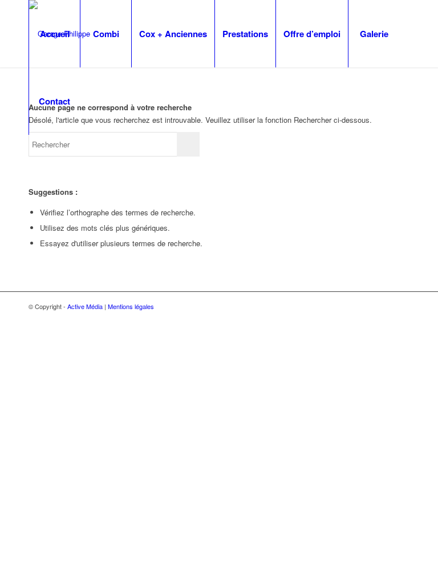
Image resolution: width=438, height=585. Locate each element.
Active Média (85, 306)
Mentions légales (131, 306)
